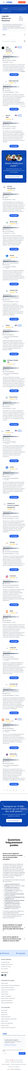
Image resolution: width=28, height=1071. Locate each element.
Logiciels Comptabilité (6, 996)
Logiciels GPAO (4, 983)
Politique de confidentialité (17, 1062)
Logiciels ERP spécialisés (6, 1000)
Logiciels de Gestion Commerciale (8, 1019)
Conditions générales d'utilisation (18, 1064)
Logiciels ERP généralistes (7, 1002)
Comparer (22, 2)
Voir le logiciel (14, 74)
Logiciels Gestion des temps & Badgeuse (10, 985)
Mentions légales (6, 1064)
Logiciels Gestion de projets (7, 987)
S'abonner (22, 1053)
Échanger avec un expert (13, 176)
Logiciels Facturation (5, 1016)
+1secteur (10, 62)
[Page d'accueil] (9, 2)
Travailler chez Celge (6, 966)
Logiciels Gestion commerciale (8, 998)
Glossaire (7, 1062)
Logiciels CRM (4, 992)
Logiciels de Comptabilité (7, 1023)
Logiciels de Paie (5, 1025)
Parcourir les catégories (14, 1066)
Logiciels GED (4, 1010)
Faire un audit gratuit (13, 820)
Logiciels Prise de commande (7, 989)
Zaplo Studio (18, 1069)
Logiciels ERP (4, 1012)
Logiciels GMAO (4, 994)
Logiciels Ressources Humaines (8, 1027)
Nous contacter (4, 968)
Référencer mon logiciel (10, 1045)
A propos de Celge (5, 962)
